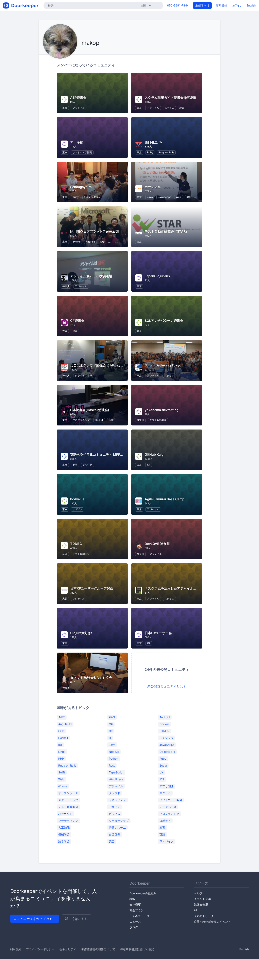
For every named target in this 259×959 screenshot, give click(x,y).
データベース (167, 807)
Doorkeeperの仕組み (143, 893)
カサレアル (153, 187)
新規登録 (221, 5)
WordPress (116, 779)
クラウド (80, 375)
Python (113, 758)
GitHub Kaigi (154, 454)
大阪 (64, 330)
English (251, 5)
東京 (64, 107)
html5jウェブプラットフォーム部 (94, 231)
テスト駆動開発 (158, 420)
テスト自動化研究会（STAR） (167, 231)
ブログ (134, 927)
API (196, 910)
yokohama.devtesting (161, 410)
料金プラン (137, 910)
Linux (61, 751)
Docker (164, 724)
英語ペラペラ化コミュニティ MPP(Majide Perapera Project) (114, 454)
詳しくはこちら (76, 919)
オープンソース (68, 793)
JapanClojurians (157, 276)
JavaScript (164, 197)
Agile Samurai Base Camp (164, 499)
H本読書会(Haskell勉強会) (89, 410)
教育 (162, 827)
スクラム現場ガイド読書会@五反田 (170, 98)
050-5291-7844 (178, 5)
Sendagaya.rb (81, 187)
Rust (112, 765)
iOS (189, 197)
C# (149, 643)
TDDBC (76, 544)
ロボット (165, 820)
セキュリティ (117, 800)
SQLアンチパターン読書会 (164, 321)
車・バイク (166, 841)
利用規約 (15, 949)
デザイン (77, 509)
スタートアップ (68, 800)
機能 (132, 899)
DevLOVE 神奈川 (157, 544)
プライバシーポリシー (40, 949)
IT (91, 375)
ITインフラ (166, 738)
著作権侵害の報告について (98, 949)
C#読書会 (77, 321)
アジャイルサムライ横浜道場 (91, 276)
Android (90, 241)
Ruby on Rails (166, 152)
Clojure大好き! (81, 633)
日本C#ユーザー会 (158, 633)
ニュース (135, 921)
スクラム (169, 107)
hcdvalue (77, 499)
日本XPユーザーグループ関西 (91, 588)
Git (148, 464)
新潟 (64, 553)
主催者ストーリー (141, 916)
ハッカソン (65, 813)
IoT (60, 744)
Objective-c (167, 751)
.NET (61, 717)
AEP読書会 (78, 98)
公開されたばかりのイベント (212, 921)
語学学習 (87, 464)
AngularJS (65, 724)
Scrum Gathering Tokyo (163, 365)
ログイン (237, 5)
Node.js (114, 751)
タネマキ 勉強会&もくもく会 (91, 677)
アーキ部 (76, 142)
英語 (75, 464)
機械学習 (64, 834)
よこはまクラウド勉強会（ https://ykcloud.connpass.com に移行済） (122, 365)
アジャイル (79, 107)
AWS (112, 717)
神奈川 (66, 286)
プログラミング (81, 420)
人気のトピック (204, 916)
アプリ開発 (166, 786)
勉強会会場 (201, 904)
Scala (163, 765)
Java (150, 197)
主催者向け (202, 5)
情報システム (117, 827)
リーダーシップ (119, 820)
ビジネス (114, 813)
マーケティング (68, 820)
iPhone (77, 241)
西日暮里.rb (153, 142)
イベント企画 (202, 899)
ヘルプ (198, 893)
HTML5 (164, 731)
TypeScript (116, 772)
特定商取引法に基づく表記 (137, 949)
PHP (61, 758)
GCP (61, 731)
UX (161, 772)
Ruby (150, 152)
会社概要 (135, 904)
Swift (61, 772)
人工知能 (64, 827)
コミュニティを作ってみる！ (35, 919)
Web (178, 197)
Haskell (99, 420)
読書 (181, 107)
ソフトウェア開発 (82, 152)
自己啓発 (114, 834)
